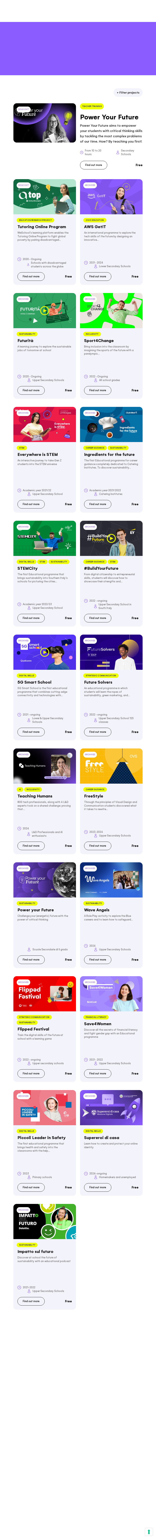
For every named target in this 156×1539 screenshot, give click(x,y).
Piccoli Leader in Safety (41, 1137)
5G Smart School (34, 682)
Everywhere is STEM (37, 454)
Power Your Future (109, 117)
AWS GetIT (95, 226)
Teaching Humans (34, 796)
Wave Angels (96, 909)
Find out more (93, 165)
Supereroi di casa (101, 1137)
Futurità (25, 340)
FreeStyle (93, 796)
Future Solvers (98, 682)
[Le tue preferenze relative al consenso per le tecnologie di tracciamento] (149, 1532)
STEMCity (27, 568)
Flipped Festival (33, 1029)
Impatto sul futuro (35, 1251)
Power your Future (35, 909)
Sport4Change (99, 340)
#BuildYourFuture (101, 568)
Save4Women (97, 1023)
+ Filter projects (128, 92)
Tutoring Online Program (41, 226)
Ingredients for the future (109, 454)
